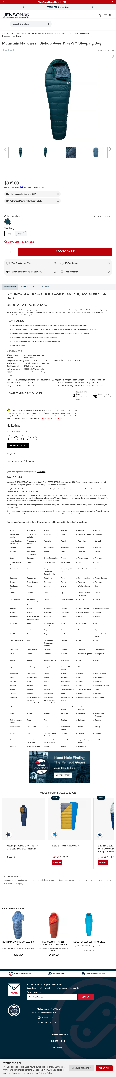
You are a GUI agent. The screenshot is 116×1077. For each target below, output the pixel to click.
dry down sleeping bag (13, 883)
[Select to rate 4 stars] (29, 437)
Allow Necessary (81, 1068)
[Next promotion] (92, 7)
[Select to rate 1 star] (10, 437)
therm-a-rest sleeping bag (43, 880)
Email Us (48, 1022)
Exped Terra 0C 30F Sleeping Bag (89, 942)
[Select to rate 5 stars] (35, 437)
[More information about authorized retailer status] (58, 201)
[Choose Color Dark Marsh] (7, 221)
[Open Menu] (5, 24)
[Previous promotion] (23, 7)
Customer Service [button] (57, 1034)
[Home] (16, 15)
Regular (21, 233)
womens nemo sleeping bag (15, 880)
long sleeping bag (104, 880)
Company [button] (57, 1048)
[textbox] (58, 466)
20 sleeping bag (85, 880)
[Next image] (110, 149)
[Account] (100, 15)
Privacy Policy (45, 1073)
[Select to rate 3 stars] (22, 437)
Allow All (104, 1068)
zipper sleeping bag (66, 880)
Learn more (41, 472)
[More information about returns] (109, 263)
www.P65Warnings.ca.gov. (52, 418)
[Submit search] (47, 23)
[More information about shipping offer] (58, 194)
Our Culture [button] (57, 1041)
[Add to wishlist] (112, 57)
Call (47, 1017)
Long (9, 233)
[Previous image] (5, 149)
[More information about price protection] (109, 272)
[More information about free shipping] (55, 263)
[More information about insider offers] (55, 272)
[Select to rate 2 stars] (16, 437)
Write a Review (18, 445)
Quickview (18, 955)
